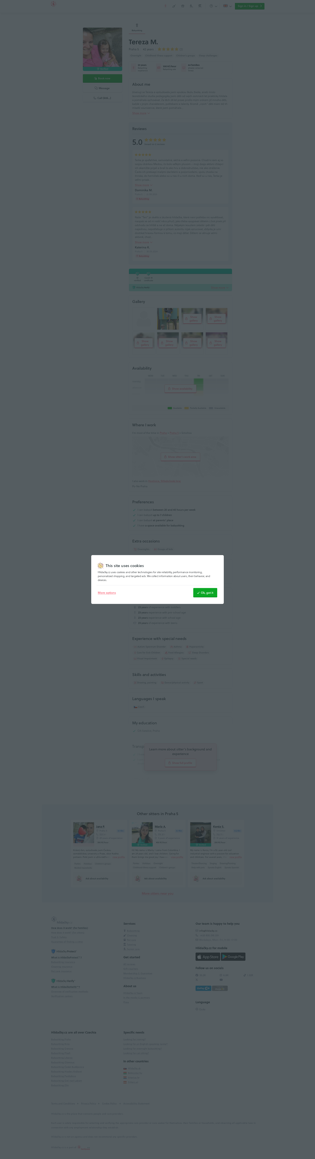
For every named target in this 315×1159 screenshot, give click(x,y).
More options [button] (107, 592)
